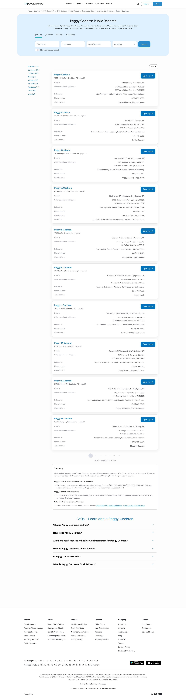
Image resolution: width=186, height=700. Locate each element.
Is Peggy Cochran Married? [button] (67, 556)
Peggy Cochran (62, 74)
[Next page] (119, 455)
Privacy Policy (124, 647)
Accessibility (28, 694)
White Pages (100, 624)
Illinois (32, 77)
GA (73, 665)
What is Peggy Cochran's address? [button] (71, 525)
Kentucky (33, 80)
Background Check (55, 628)
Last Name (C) (48, 11)
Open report (148, 76)
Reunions (98, 632)
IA (80, 665)
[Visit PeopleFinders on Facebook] (157, 694)
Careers (121, 628)
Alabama (33, 66)
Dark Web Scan (77, 628)
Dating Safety (76, 639)
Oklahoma (33, 87)
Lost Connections (102, 628)
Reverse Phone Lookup (33, 628)
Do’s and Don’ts (148, 632)
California (33, 70)
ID (83, 665)
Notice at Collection (126, 651)
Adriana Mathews (115, 505)
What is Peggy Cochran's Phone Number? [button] (74, 548)
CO (59, 665)
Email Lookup (29, 636)
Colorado (33, 73)
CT (63, 665)
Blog (120, 636)
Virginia (32, 94)
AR (48, 665)
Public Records (30, 643)
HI (77, 665)
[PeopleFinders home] (34, 3)
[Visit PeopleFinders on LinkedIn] (155, 694)
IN (89, 665)
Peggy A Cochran (63, 188)
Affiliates (122, 639)
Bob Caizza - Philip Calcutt (68, 11)
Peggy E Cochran (62, 229)
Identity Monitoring (79, 624)
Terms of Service (98, 679)
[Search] (138, 4)
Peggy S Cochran (62, 380)
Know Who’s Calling (56, 624)
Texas (32, 91)
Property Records (31, 639)
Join (157, 4)
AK (41, 665)
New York (33, 84)
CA (55, 665)
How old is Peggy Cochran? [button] (67, 533)
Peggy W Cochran (63, 418)
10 (114, 456)
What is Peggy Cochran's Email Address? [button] (74, 564)
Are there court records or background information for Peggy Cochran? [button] (90, 540)
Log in (146, 4)
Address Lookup (30, 632)
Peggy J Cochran (62, 305)
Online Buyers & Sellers (57, 636)
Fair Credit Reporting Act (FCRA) (80, 677)
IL (86, 665)
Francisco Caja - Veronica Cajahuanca (97, 11)
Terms (120, 643)
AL (45, 665)
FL (70, 665)
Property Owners (102, 639)
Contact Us (146, 628)
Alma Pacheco (139, 505)
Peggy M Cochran (63, 343)
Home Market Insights (57, 639)
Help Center (147, 624)
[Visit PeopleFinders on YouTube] (160, 694)
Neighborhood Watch (79, 632)
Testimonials (123, 632)
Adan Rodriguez (102, 505)
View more (95, 665)
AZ (52, 665)
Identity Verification (56, 632)
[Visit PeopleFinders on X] (152, 694)
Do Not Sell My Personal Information (93, 684)
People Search (34, 11)
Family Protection (78, 636)
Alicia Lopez (128, 505)
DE (67, 665)
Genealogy (99, 636)
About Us (122, 624)
